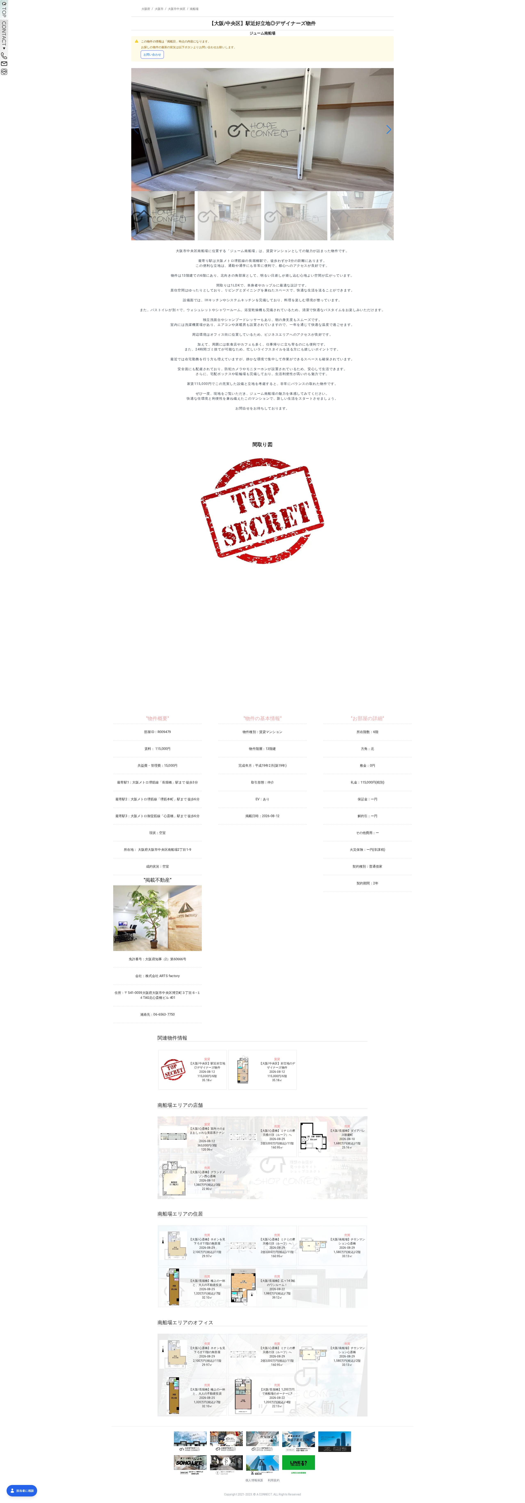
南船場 (194, 8)
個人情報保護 (254, 1480)
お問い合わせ (152, 54)
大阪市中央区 (176, 8)
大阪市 (159, 8)
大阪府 (146, 8)
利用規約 (274, 1480)
